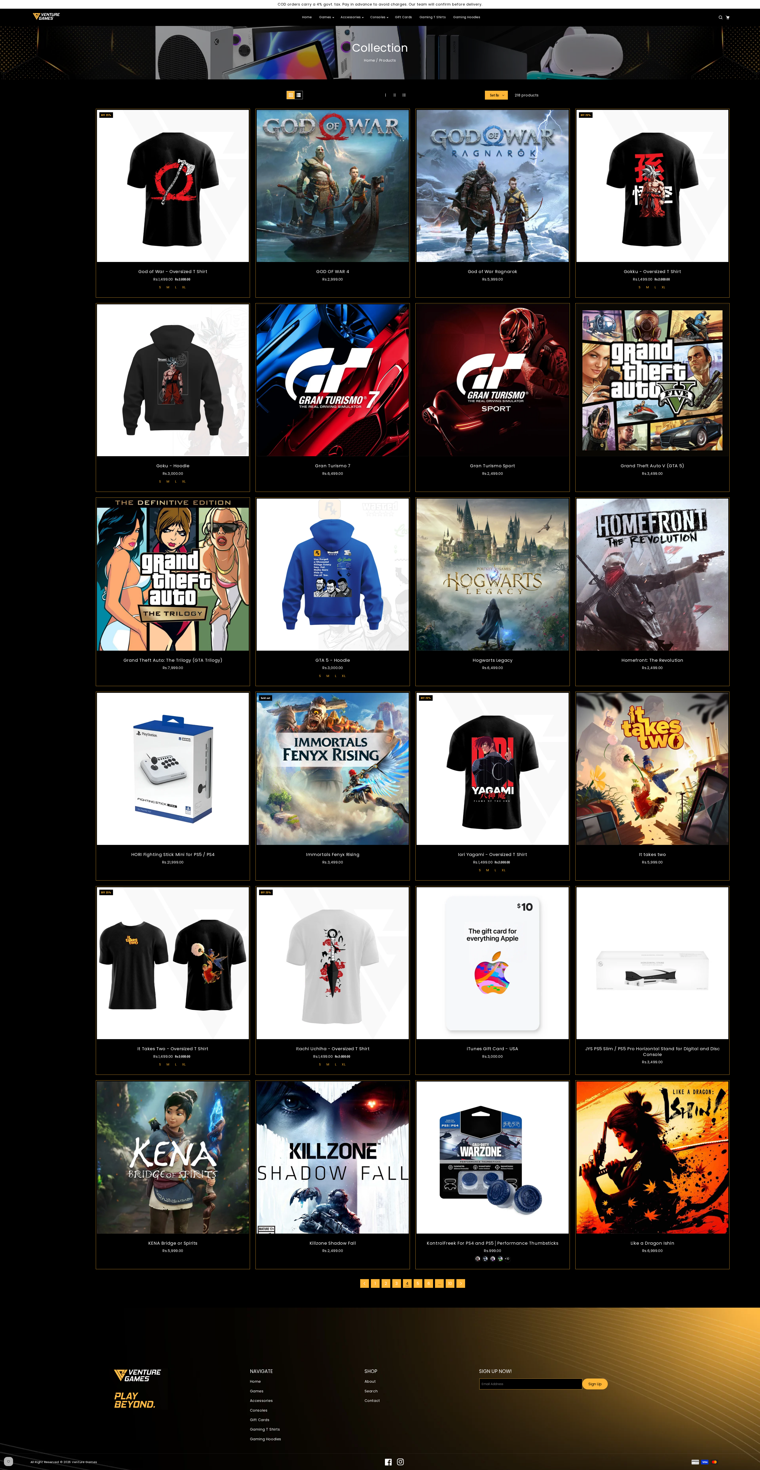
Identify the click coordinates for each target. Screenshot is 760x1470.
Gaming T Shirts (265, 1429)
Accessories (261, 1400)
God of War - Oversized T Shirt (172, 272)
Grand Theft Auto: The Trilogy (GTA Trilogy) (173, 660)
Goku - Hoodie (173, 466)
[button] (721, 17)
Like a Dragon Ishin (652, 1243)
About (370, 1381)
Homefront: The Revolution (652, 660)
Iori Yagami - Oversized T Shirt (492, 855)
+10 (507, 1259)
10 (450, 1283)
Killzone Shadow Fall (333, 1243)
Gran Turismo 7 (332, 466)
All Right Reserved (44, 1462)
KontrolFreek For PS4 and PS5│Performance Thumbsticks (492, 1243)
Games (257, 1391)
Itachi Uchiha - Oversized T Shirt (333, 1049)
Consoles (259, 1410)
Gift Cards (260, 1419)
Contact (372, 1400)
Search (371, 1391)
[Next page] (460, 1283)
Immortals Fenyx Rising (332, 855)
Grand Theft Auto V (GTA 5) (652, 466)
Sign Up (595, 1383)
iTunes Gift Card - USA (492, 1049)
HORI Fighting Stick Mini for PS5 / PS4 (173, 855)
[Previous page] (364, 1283)
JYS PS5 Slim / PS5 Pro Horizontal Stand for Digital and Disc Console (652, 1051)
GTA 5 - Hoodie (332, 660)
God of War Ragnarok (492, 272)
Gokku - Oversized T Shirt (652, 272)
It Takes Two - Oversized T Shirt (172, 1049)
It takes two (652, 855)
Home (369, 60)
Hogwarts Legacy (492, 660)
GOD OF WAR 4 (332, 272)
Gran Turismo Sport (492, 466)
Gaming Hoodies (265, 1439)
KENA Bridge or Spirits (173, 1243)
